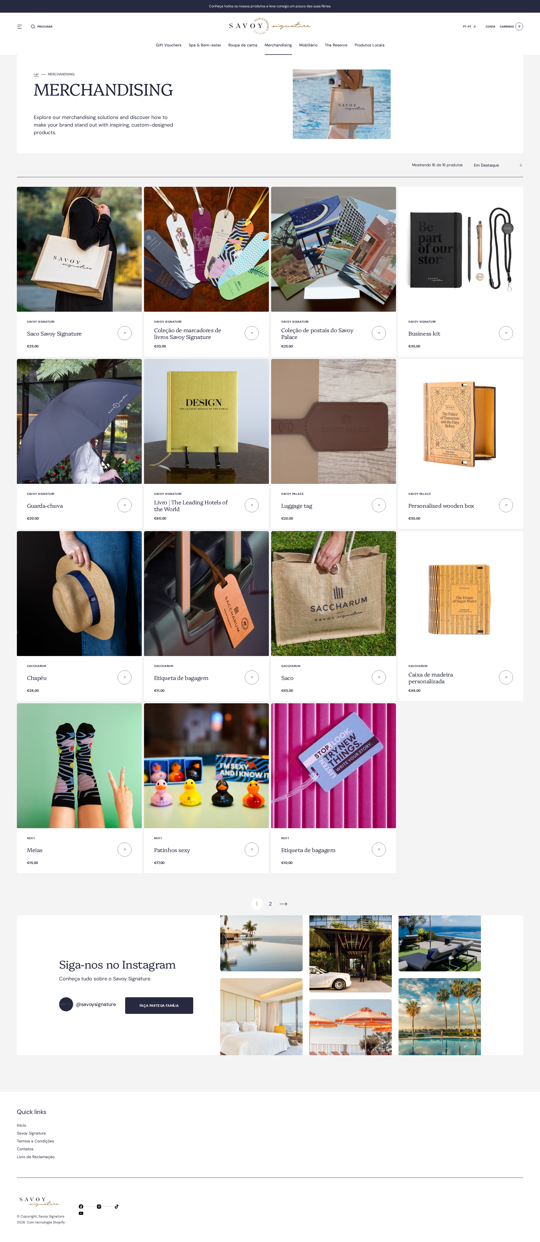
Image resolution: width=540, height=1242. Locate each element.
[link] (79, 249)
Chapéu (37, 677)
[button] (41, 26)
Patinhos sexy (172, 850)
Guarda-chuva (45, 505)
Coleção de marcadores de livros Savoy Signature (187, 333)
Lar (36, 74)
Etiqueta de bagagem (181, 677)
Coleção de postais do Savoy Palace (317, 333)
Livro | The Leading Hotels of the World (191, 505)
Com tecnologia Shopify (46, 1222)
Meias (34, 850)
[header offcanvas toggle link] (21, 26)
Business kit (424, 333)
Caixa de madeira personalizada (430, 677)
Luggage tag (296, 505)
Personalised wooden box (441, 505)
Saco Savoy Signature (54, 333)
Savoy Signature (51, 1216)
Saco (287, 677)
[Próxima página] (283, 903)
